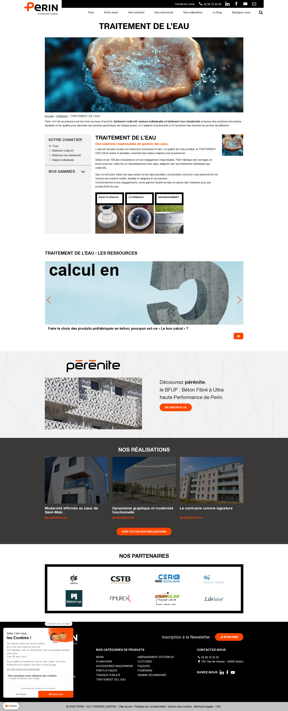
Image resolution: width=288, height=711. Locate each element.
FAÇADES (144, 665)
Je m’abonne (229, 636)
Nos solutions (136, 12)
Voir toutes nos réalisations (144, 531)
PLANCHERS (104, 661)
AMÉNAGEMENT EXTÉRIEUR (156, 656)
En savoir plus (176, 407)
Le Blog (217, 12)
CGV (218, 706)
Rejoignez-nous (241, 12)
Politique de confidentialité (150, 706)
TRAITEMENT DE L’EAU (111, 679)
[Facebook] (227, 672)
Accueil (49, 116)
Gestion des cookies (180, 706)
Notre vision (111, 12)
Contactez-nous (185, 4)
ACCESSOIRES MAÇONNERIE (114, 665)
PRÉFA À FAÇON (106, 670)
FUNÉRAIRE (145, 670)
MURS (100, 656)
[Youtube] (233, 672)
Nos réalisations (192, 12)
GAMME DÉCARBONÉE (152, 674)
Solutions (62, 116)
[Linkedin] (221, 672)
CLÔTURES (145, 661)
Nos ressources (163, 12)
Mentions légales (204, 706)
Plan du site (126, 706)
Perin (91, 12)
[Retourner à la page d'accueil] (41, 8)
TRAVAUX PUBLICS (108, 674)
